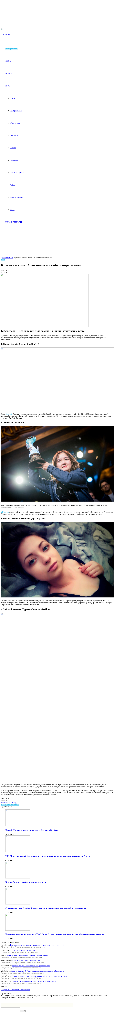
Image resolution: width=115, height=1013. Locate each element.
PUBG (12, 98)
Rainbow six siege (16, 197)
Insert (23, 1011)
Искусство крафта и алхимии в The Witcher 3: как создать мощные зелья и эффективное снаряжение (54, 934)
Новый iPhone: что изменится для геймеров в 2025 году (32, 830)
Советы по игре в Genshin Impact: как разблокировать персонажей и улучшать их (45, 908)
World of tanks (15, 123)
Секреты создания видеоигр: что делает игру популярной (34, 981)
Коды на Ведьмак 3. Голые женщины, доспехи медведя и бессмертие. (37, 971)
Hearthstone (14, 160)
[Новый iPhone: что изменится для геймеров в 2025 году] (17, 826)
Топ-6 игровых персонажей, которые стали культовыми (28, 955)
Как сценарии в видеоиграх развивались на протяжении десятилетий (37, 945)
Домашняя (5, 258)
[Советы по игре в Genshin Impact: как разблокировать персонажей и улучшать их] (17, 904)
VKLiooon (5, 512)
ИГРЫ (7, 86)
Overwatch (14, 135)
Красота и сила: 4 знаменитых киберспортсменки (31, 966)
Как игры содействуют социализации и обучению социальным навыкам (39, 976)
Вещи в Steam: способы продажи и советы (25, 882)
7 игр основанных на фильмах (24, 950)
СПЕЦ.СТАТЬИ (11, 49)
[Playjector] (5, 34)
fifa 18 (12, 210)
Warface (13, 148)
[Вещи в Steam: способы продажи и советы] (17, 878)
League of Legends (17, 172)
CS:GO (8, 61)
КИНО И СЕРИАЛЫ (13, 222)
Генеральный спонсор (9, 990)
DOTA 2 (8, 73)
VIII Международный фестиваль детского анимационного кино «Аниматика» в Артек (47, 856)
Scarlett (9, 414)
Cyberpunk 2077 (16, 111)
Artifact (12, 185)
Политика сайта (24, 990)
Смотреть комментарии (10, 805)
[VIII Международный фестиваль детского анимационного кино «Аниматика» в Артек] (17, 852)
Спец (11, 258)
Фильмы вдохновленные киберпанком (27, 961)
